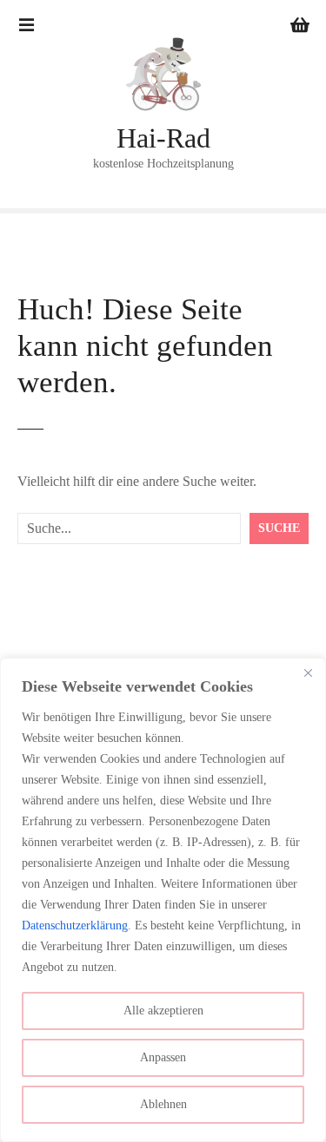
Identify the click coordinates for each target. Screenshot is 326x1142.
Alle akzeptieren (163, 1010)
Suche (279, 528)
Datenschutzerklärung (75, 925)
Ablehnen (163, 1104)
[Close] (307, 672)
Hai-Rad (163, 138)
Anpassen (163, 1057)
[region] (163, 900)
